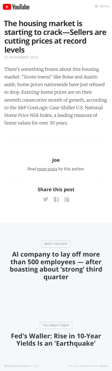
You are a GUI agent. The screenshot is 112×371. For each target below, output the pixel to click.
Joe (56, 160)
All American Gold (16, 366)
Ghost (104, 366)
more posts (47, 168)
